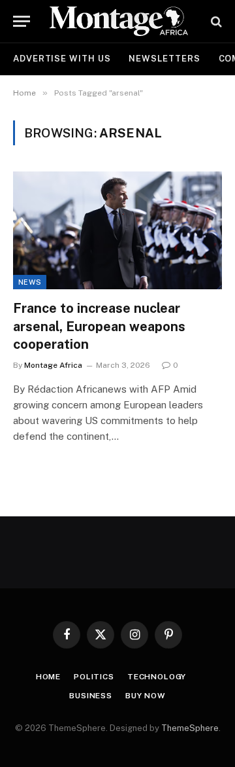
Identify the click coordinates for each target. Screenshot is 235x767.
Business (90, 695)
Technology (156, 676)
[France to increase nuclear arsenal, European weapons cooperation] (117, 230)
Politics (94, 676)
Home (48, 676)
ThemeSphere (190, 728)
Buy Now (145, 695)
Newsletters (164, 58)
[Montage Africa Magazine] (119, 21)
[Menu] (21, 21)
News (29, 282)
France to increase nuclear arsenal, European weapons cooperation (99, 325)
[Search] (215, 21)
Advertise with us (61, 58)
